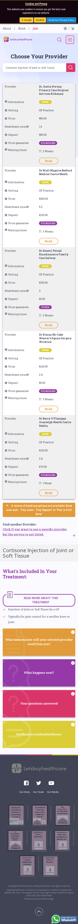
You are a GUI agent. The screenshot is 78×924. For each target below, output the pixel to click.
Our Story (24, 792)
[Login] (65, 28)
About (7, 28)
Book (22, 28)
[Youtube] (51, 784)
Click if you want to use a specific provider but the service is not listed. (35, 531)
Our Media (53, 792)
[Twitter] (38, 784)
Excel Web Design (45, 898)
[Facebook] (26, 784)
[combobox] (35, 67)
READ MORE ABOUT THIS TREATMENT (41, 600)
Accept (27, 20)
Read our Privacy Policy (61, 20)
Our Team (38, 792)
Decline (40, 20)
